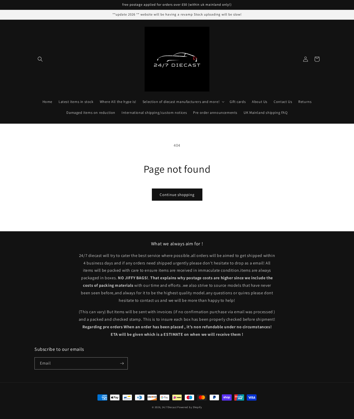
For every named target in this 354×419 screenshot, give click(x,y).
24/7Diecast (169, 407)
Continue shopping (177, 194)
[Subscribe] (122, 363)
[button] (40, 59)
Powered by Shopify (189, 407)
